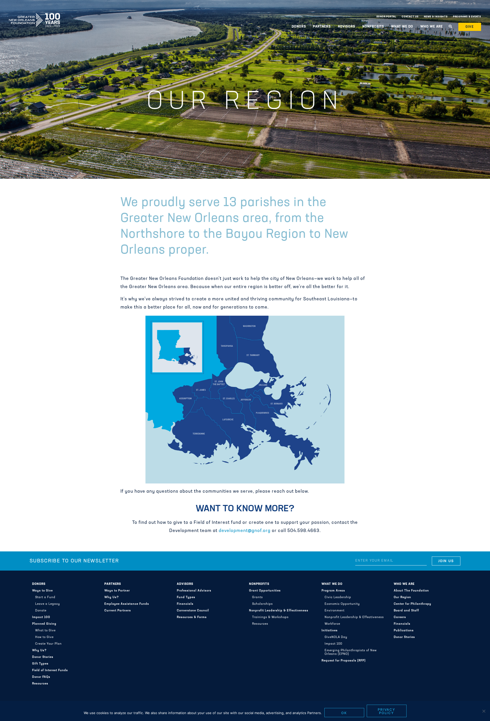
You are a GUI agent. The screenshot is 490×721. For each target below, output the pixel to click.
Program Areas (333, 590)
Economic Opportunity (342, 604)
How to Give (44, 637)
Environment (335, 610)
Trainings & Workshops (270, 617)
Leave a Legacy (47, 604)
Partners (112, 584)
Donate (40, 610)
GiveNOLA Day (336, 637)
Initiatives (330, 630)
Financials (185, 604)
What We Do (332, 584)
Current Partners (117, 610)
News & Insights (436, 16)
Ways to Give (42, 590)
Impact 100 (41, 617)
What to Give (45, 630)
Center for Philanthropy (412, 604)
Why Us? (39, 650)
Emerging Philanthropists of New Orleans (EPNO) (351, 652)
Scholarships (262, 604)
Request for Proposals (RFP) (344, 660)
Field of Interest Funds (50, 670)
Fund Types (186, 597)
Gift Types (40, 663)
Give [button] (469, 27)
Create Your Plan (48, 643)
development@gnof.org (245, 531)
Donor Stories (42, 657)
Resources (40, 683)
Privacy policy (387, 711)
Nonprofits (259, 584)
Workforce (332, 623)
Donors (38, 584)
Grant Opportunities (265, 590)
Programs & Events (467, 16)
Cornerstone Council (193, 610)
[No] (483, 711)
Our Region (402, 597)
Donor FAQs (41, 677)
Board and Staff (406, 610)
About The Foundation (411, 590)
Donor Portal (386, 16)
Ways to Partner (117, 590)
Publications (404, 630)
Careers (400, 617)
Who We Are (404, 584)
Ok (344, 713)
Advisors (185, 584)
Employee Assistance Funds (126, 604)
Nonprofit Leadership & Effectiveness (278, 610)
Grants (257, 597)
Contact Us (410, 16)
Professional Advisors (194, 590)
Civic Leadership (338, 597)
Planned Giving (44, 623)
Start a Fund (45, 597)
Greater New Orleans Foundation (34, 15)
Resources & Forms (192, 617)
